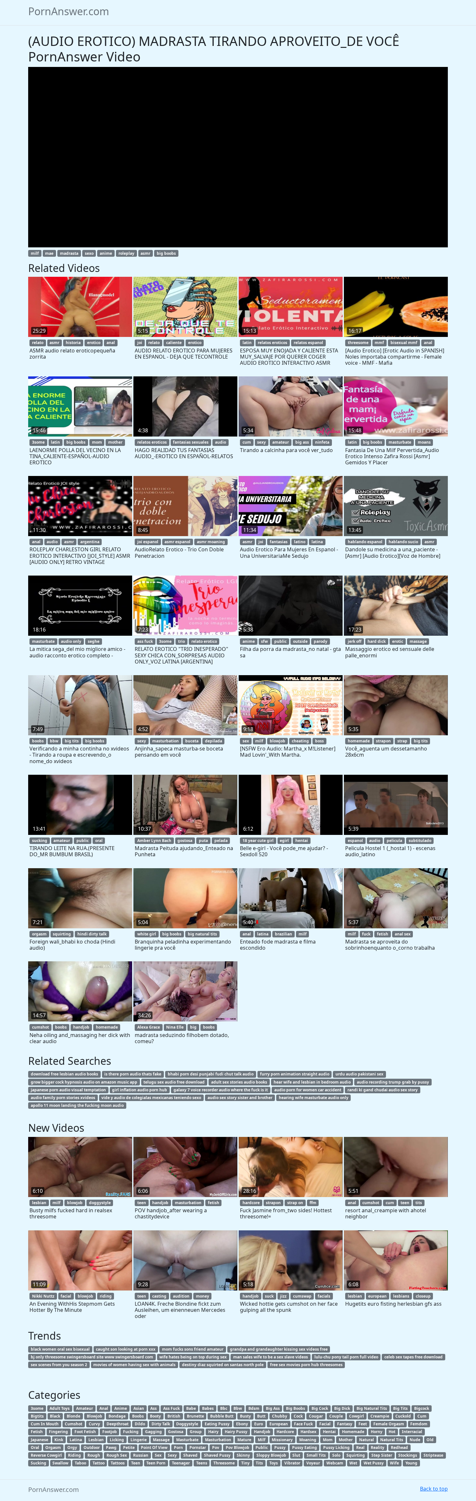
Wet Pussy (374, 1463)
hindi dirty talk (92, 934)
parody (320, 641)
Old (430, 1439)
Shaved (190, 1455)
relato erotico (204, 641)
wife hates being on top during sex (193, 1357)
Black (55, 1416)
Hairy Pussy (236, 1431)
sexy (261, 442)
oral (99, 840)
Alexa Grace (148, 1027)
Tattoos (118, 1463)
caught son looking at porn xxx (125, 1349)
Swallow (60, 1463)
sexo (89, 253)
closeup (423, 1296)
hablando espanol (365, 542)
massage (418, 641)
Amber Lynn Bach (154, 840)
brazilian (283, 934)
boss (319, 741)
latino (299, 542)
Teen (135, 1463)
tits (418, 1202)
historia (73, 342)
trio (181, 641)
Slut (296, 1455)
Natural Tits (391, 1439)
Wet (353, 1463)
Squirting (355, 1455)
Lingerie (138, 1439)
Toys (273, 1463)
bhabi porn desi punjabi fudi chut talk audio (211, 1074)
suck (269, 1296)
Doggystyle (187, 1424)
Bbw (237, 1408)
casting (159, 1296)
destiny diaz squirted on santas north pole (223, 1364)
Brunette (195, 1416)
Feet (362, 1424)
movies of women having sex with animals (134, 1364)
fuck (366, 934)
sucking (39, 840)
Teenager (181, 1463)
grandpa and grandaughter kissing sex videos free (279, 1349)
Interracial (412, 1431)
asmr (145, 253)
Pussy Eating (304, 1447)
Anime (120, 1408)
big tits (72, 741)
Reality (377, 1447)
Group (196, 1431)
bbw (54, 741)
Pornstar (197, 1447)
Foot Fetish (85, 1431)
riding (106, 1296)
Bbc (223, 1408)
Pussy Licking (336, 1447)
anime (106, 253)
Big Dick (342, 1408)
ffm (313, 1202)
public (280, 641)
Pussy (280, 1447)
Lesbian (96, 1439)
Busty (245, 1416)
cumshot (40, 1027)
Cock (298, 1416)
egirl (284, 840)
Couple (336, 1416)
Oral (35, 1447)
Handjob (262, 1431)
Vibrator (292, 1463)
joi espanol (147, 542)
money (202, 1296)
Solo (336, 1455)
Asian (138, 1408)
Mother (346, 1439)
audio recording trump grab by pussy (393, 1082)
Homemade (353, 1431)
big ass (302, 442)
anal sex (403, 934)
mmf (379, 342)
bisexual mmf (404, 342)
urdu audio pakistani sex (359, 1074)
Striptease (433, 1455)
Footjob (109, 1431)
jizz (283, 1296)
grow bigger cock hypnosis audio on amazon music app (84, 1082)
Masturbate (187, 1439)
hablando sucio (403, 542)
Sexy (172, 1455)
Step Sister (381, 1455)
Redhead (399, 1447)
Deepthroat (118, 1424)
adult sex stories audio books (239, 1082)
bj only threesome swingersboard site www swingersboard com (92, 1357)
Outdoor (92, 1447)
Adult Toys (60, 1408)
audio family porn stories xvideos (63, 1097)
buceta (191, 741)
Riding (74, 1455)
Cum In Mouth (45, 1424)
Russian (140, 1455)
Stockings (407, 1455)
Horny (376, 1431)
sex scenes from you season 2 (59, 1364)
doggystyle (100, 1202)
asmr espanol (177, 542)
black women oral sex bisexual (60, 1349)
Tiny (245, 1463)
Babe (191, 1408)
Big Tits (400, 1408)
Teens (201, 1463)
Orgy (72, 1447)
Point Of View (154, 1447)
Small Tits (316, 1455)
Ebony (242, 1424)
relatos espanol (308, 342)
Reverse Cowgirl (46, 1455)
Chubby (279, 1416)
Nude (415, 1439)
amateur (280, 442)
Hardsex (308, 1431)
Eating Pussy (217, 1424)
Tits (259, 1463)
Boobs (138, 1416)
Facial (325, 1424)
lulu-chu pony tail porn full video (346, 1357)
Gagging (153, 1431)
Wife (394, 1463)
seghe (93, 641)
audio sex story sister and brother (240, 1097)
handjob (81, 1027)
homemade (359, 741)
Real (360, 1447)
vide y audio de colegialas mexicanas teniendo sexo (151, 1097)
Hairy (213, 1431)
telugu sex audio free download (174, 1082)
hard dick (377, 641)
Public (261, 1447)
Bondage (117, 1416)
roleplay (126, 253)
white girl (146, 934)
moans (424, 442)
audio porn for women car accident (307, 1090)
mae (49, 253)
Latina (76, 1439)
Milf (262, 1439)
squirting (62, 934)
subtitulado (420, 840)
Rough (93, 1455)
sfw (264, 641)
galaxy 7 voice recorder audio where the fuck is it (221, 1090)
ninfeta (322, 442)
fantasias (279, 542)
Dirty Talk (161, 1424)
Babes (208, 1408)
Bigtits (37, 1416)
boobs (38, 741)
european (377, 1296)
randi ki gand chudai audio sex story (382, 1090)
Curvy (94, 1424)
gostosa (184, 840)
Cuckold (403, 1416)
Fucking (131, 1431)
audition (181, 1296)
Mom (328, 1439)
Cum (421, 1416)
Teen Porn (155, 1463)
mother (115, 442)
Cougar (316, 1416)
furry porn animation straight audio (294, 1074)
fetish (382, 934)
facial (66, 1296)
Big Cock (320, 1408)
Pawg (111, 1447)
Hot (392, 1431)
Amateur (84, 1408)
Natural (366, 1439)
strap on (295, 1202)
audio (220, 442)
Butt (261, 1416)
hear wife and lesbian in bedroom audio (312, 1082)
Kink (58, 1439)
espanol (355, 840)
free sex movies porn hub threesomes (306, 1364)
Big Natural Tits (372, 1408)
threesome (358, 342)
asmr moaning (211, 542)
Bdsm (253, 1408)
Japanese (39, 1439)
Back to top (434, 1488)
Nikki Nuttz (43, 1296)
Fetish (37, 1431)
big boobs (166, 253)
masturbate (400, 442)
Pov (215, 1447)
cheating (300, 741)
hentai (301, 840)
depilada (213, 741)
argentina (89, 542)
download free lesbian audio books (64, 1074)
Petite (129, 1447)
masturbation (165, 741)
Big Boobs (295, 1408)
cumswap (302, 1296)
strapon (383, 741)
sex (246, 741)
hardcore (251, 1202)
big (193, 1027)
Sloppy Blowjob (271, 1455)
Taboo (80, 1463)
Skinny (243, 1455)
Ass (153, 1408)
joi (139, 342)
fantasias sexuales (191, 442)
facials (324, 1296)
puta (203, 840)
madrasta (69, 253)
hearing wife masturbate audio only (313, 1097)
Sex (158, 1455)
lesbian (39, 1202)
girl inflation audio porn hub (139, 1090)
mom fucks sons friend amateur (192, 1349)
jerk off (354, 641)
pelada (221, 840)
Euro (258, 1424)
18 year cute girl (258, 840)
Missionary (282, 1439)
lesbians (401, 1296)
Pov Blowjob (237, 1447)
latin (247, 342)
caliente (174, 342)
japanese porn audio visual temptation (68, 1090)
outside (300, 641)
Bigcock (421, 1408)
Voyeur (313, 1463)
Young (411, 1463)
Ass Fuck (171, 1408)
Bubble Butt (221, 1416)
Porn (178, 1447)
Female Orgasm (388, 1424)
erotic (397, 641)
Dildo (140, 1424)
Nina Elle (175, 1027)
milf (35, 253)
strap (402, 741)
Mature (244, 1439)
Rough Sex (117, 1455)
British (173, 1416)
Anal (103, 1408)
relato (37, 342)
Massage (161, 1439)
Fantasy (344, 1424)
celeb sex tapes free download (413, 1357)
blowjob (277, 741)
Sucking (38, 1463)
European (278, 1424)
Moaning (307, 1439)
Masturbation (218, 1439)
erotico (93, 342)
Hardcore (285, 1431)
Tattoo (99, 1463)
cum (247, 442)
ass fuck (145, 641)
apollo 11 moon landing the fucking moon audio (77, 1105)
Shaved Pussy (217, 1455)
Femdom (418, 1424)
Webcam (334, 1463)
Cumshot (73, 1424)
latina (317, 542)
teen (141, 1202)
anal (111, 342)
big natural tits (202, 934)
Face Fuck (303, 1424)
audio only (71, 641)
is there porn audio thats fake (132, 1074)
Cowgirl (356, 1416)
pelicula (394, 840)
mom (97, 442)
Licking (117, 1439)
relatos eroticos (272, 342)
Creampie (379, 1416)
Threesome (224, 1463)
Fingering (58, 1431)
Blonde (73, 1416)
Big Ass (273, 1408)
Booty (155, 1416)
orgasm (39, 934)
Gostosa (175, 1431)
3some (38, 442)
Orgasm (53, 1447)
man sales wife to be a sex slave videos (270, 1357)
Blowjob (94, 1416)
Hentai (329, 1431)
